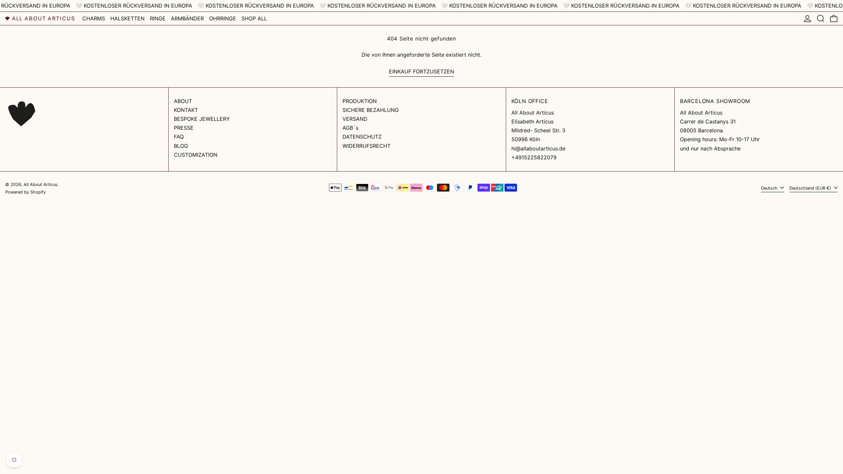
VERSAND (354, 119)
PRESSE (184, 127)
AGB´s (350, 127)
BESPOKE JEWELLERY (202, 119)
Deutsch (770, 188)
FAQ (179, 136)
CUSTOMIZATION (195, 154)
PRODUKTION (359, 101)
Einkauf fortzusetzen (421, 71)
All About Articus (41, 184)
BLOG (181, 146)
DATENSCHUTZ (362, 136)
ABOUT (183, 101)
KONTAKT (186, 110)
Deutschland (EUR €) (810, 188)
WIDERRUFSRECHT (366, 146)
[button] (821, 18)
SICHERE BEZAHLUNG (370, 110)
